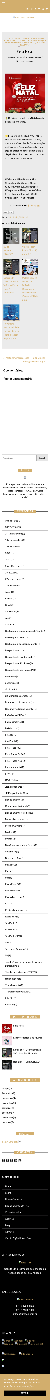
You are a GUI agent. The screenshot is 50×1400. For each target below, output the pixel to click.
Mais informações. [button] (25, 1386)
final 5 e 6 (10, 741)
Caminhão (10, 611)
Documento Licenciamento (19, 708)
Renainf (9, 903)
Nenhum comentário (25, 61)
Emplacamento (13, 721)
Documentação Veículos (17, 702)
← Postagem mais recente (16, 357)
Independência (13, 767)
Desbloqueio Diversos (16, 637)
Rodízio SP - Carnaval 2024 (27, 1061)
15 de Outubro (12, 546)
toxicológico (11, 978)
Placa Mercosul (13, 890)
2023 (7, 559)
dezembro (10, 682)
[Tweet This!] (31, 205)
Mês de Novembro (14, 819)
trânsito (9, 998)
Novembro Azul (13, 858)
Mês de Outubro (13, 825)
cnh (7, 617)
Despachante (37, 38)
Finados (9, 734)
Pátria (8, 871)
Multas (8, 838)
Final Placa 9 (11, 747)
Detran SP (8, 40)
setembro (7, 1112)
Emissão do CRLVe (14, 715)
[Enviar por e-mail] (4, 212)
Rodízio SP (10, 916)
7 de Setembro (12, 585)
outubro (9, 864)
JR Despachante (13, 786)
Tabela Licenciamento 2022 (19, 972)
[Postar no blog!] (7, 212)
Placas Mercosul (13, 897)
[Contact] (27, 8)
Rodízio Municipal (14, 910)
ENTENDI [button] (25, 1393)
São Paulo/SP (12, 936)
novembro (10, 851)
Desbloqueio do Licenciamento (21, 643)
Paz (38, 42)
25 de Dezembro (13, 38)
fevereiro (7, 1093)
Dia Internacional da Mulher (27, 1037)
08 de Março (11, 520)
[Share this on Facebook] (28, 205)
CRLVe (8, 624)
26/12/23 (10, 572)
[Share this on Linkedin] (38, 205)
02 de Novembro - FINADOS (9, 250)
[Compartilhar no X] (9, 212)
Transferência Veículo (16, 991)
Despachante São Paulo (17, 663)
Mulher (9, 832)
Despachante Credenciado (19, 656)
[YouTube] (43, 8)
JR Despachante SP (37, 40)
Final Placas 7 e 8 (13, 760)
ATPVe (8, 598)
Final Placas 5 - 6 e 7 (15, 754)
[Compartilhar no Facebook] (12, 212)
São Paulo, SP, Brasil (18, 217)
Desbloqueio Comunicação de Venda (24, 630)
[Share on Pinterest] (35, 205)
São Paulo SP (11, 929)
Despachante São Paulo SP (19, 669)
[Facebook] (35, 8)
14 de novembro (13, 539)
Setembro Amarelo (15, 948)
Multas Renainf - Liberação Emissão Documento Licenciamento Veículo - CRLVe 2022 (30, 288)
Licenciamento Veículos (17, 812)
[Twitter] (39, 8)
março (5, 1088)
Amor (26, 38)
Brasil (8, 604)
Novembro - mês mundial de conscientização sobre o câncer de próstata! (11, 331)
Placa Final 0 (11, 884)
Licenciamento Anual (16, 806)
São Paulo (10, 922)
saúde (8, 942)
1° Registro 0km (13, 533)
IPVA (7, 773)
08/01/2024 (11, 527)
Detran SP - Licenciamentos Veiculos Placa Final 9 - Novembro (11, 285)
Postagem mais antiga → (34, 361)
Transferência (12, 985)
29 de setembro (13, 578)
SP (6, 955)
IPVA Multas (11, 780)
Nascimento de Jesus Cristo (20, 42)
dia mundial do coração (17, 695)
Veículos (9, 1004)
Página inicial (38, 357)
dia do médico (12, 689)
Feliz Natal (20, 40)
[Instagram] (31, 8)
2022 (7, 553)
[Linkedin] (47, 8)
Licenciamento (13, 799)
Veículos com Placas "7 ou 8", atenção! (29, 250)
